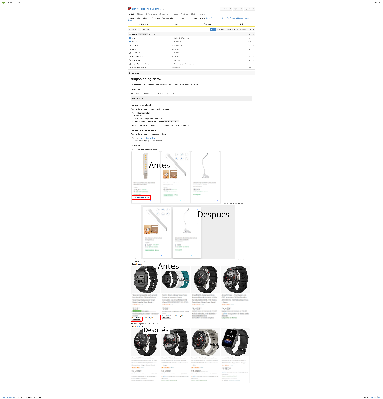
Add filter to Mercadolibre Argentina (182, 64)
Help (18, 3)
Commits (144, 24)
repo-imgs (135, 42)
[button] (139, 29)
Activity (202, 14)
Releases (185, 14)
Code (133, 14)
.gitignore (135, 45)
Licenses (374, 397)
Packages (164, 14)
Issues (141, 14)
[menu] (253, 29)
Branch (176, 24)
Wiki (194, 14)
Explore (10, 3)
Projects (175, 14)
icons (133, 38)
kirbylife (135, 9)
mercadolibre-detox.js (139, 67)
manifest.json (136, 60)
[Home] (3, 2)
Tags (208, 24)
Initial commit (175, 49)
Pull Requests (152, 14)
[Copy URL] (250, 29)
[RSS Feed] (163, 9)
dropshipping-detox (151, 9)
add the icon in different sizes (180, 38)
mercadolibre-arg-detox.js (140, 64)
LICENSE (134, 49)
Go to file (146, 29)
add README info (176, 42)
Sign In (377, 3)
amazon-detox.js (137, 56)
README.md (136, 53)
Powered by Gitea (8, 397)
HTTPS (213, 29)
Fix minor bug (153, 34)
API (379, 397)
